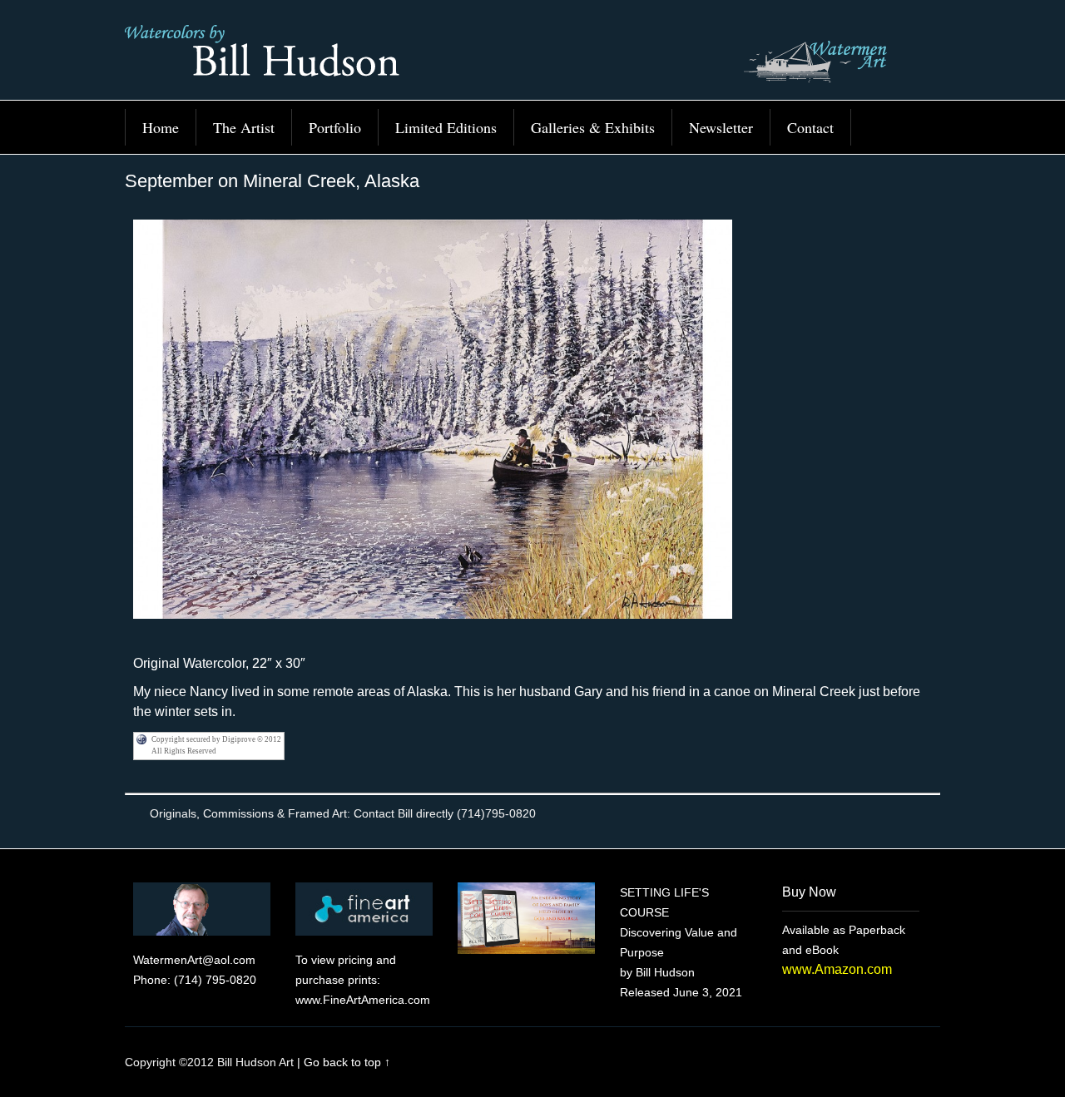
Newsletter (721, 127)
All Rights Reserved (183, 751)
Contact (810, 127)
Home (160, 127)
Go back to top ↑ (347, 1062)
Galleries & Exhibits (593, 127)
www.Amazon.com (837, 969)
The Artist (244, 127)
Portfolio (335, 127)
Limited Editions (446, 127)
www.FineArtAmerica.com (362, 999)
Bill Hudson (532, 58)
